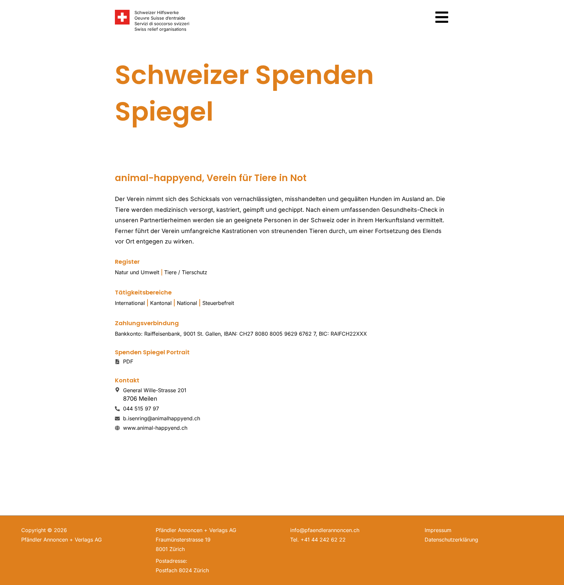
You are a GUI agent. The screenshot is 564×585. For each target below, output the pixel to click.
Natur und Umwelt (137, 272)
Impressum (438, 530)
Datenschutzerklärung (451, 539)
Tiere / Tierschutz (185, 272)
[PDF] (117, 361)
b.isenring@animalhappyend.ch (161, 418)
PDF (128, 361)
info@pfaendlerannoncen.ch (324, 530)
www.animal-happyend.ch (155, 428)
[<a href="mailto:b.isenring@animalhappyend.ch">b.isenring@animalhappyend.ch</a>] (117, 418)
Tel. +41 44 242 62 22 (318, 539)
